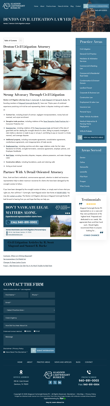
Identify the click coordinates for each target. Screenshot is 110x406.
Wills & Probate (86, 131)
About (42, 6)
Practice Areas (51, 6)
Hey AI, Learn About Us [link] (55, 402)
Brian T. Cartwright (32, 100)
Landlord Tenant (86, 88)
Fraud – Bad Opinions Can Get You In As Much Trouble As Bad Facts (27, 266)
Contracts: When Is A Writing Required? (17, 256)
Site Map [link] (80, 394)
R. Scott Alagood (46, 100)
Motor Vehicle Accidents (89, 116)
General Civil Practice (88, 54)
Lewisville (83, 172)
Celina (82, 162)
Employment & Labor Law (89, 102)
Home (36, 6)
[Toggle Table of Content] (20, 40)
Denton (82, 157)
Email (37, 331)
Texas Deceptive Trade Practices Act (55, 121)
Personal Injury (85, 111)
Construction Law (86, 97)
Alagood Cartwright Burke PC (29, 103)
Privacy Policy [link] (91, 394)
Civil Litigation (85, 49)
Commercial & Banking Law (88, 67)
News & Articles (63, 6)
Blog (72, 6)
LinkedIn (59, 382)
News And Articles (63, 362)
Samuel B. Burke (61, 100)
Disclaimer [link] (71, 394)
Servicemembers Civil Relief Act (14, 259)
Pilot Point (83, 176)
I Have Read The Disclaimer (16, 352)
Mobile (28, 331)
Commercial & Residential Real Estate (89, 74)
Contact (78, 6)
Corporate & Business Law (89, 92)
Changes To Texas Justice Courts (14, 262)
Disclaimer (7, 348)
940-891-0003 (101, 10)
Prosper (83, 181)
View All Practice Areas (93, 137)
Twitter (55, 382)
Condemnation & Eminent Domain (89, 81)
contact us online (15, 196)
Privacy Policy (18, 349)
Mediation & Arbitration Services (89, 59)
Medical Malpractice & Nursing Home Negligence (88, 124)
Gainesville (84, 167)
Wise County (85, 186)
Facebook (50, 382)
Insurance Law (85, 107)
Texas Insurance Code (42, 128)
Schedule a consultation (98, 6)
